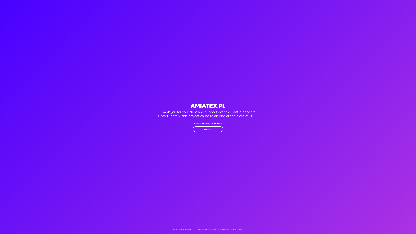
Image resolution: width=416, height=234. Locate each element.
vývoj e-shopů (225, 229)
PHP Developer (197, 229)
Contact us (208, 129)
